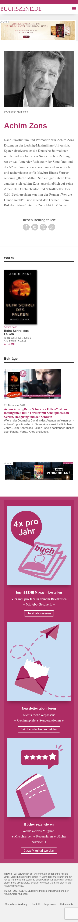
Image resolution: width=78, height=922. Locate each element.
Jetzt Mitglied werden (39, 850)
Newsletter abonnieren (39, 708)
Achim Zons (10, 327)
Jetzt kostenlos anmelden (39, 729)
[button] (26, 227)
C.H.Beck (9, 343)
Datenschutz (66, 904)
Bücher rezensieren (39, 824)
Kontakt (36, 904)
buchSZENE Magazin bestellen (39, 592)
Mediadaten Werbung (16, 904)
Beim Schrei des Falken (16, 332)
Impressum (50, 904)
